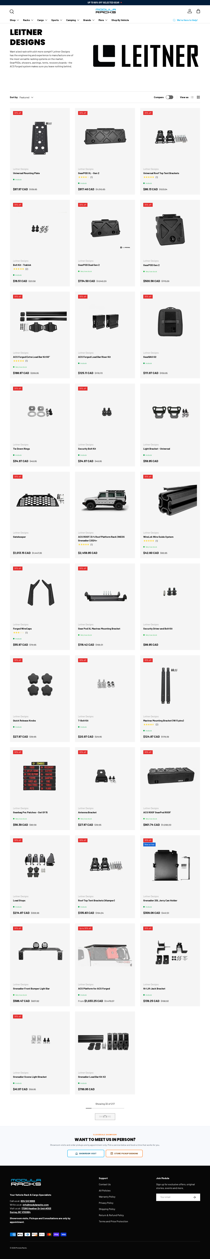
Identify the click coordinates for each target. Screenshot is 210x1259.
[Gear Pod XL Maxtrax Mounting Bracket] (105, 593)
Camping (71, 20)
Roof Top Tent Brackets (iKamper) (96, 900)
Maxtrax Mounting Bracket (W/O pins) (163, 720)
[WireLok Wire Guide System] (170, 502)
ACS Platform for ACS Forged (94, 988)
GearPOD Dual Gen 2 (89, 264)
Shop (13, 20)
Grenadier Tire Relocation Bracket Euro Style (102, 1164)
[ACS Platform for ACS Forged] (105, 953)
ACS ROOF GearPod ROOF (157, 812)
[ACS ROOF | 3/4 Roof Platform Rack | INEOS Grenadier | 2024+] (105, 502)
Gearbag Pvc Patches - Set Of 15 (30, 812)
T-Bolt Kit (83, 720)
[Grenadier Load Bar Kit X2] (105, 1041)
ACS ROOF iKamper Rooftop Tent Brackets (166, 1252)
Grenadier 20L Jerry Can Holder (160, 900)
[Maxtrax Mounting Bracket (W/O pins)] (170, 685)
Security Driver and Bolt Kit (157, 628)
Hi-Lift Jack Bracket (154, 988)
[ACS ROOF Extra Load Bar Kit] (170, 1130)
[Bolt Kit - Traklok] (40, 230)
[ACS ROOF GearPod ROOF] (170, 777)
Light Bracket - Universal (156, 448)
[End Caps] (170, 1041)
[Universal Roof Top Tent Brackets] (170, 138)
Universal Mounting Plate (26, 173)
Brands (87, 20)
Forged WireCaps (22, 628)
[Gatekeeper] (40, 502)
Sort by (14, 97)
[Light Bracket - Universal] (170, 413)
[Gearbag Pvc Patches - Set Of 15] (40, 777)
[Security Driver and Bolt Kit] (170, 593)
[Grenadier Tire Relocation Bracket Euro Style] (105, 1130)
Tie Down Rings (21, 448)
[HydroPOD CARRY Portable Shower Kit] (40, 1130)
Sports (55, 20)
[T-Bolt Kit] (105, 685)
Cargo (40, 20)
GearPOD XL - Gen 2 (88, 173)
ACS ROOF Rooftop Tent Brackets (96, 1252)
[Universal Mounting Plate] (40, 138)
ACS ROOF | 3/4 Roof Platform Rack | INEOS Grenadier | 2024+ (101, 538)
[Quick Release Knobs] (40, 685)
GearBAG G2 (149, 356)
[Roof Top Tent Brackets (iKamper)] (105, 865)
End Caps (148, 1076)
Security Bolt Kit (87, 448)
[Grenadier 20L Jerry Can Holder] (170, 865)
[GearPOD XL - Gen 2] (105, 138)
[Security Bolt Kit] (105, 413)
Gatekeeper (19, 536)
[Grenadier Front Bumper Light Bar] (40, 953)
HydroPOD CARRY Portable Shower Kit (34, 1164)
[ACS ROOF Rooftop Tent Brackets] (105, 1218)
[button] (198, 11)
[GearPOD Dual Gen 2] (105, 230)
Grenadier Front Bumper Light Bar (31, 988)
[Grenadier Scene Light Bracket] (40, 1041)
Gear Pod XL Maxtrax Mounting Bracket (99, 628)
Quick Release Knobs (24, 720)
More (101, 20)
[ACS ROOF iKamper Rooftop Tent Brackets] (170, 1218)
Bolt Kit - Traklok (22, 264)
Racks (26, 20)
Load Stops (19, 900)
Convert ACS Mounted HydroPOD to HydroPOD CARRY (37, 1254)
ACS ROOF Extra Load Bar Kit (158, 1164)
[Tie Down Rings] (40, 413)
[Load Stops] (40, 865)
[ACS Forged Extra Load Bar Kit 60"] (40, 322)
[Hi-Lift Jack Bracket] (170, 953)
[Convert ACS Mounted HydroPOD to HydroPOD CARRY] (40, 1218)
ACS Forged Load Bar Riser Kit (94, 356)
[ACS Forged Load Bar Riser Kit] (105, 322)
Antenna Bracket (87, 812)
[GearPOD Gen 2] (170, 230)
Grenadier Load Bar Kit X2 (92, 1076)
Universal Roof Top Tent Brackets (161, 173)
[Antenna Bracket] (105, 777)
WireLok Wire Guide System (158, 536)
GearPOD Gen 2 (151, 265)
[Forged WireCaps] (40, 593)
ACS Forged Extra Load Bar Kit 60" (31, 356)
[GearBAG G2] (170, 322)
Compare (159, 97)
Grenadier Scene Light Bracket (30, 1076)
